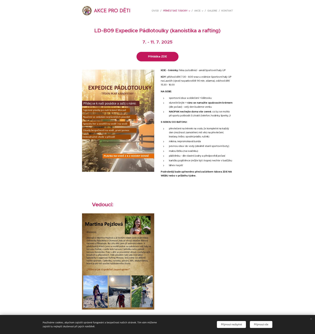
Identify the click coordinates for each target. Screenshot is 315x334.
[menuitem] (156, 11)
